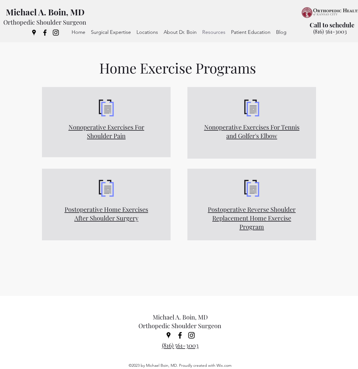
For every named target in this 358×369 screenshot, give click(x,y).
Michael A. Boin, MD (45, 12)
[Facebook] (45, 33)
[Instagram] (56, 33)
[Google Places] (34, 33)
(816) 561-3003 (330, 31)
